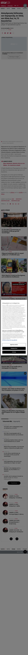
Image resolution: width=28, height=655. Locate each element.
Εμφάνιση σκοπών (14, 344)
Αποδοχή (14, 352)
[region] (14, 327)
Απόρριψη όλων (14, 348)
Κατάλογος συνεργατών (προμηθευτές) (9, 340)
